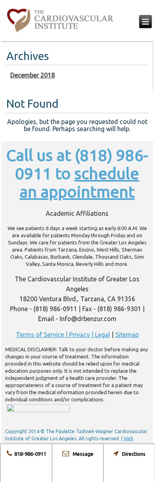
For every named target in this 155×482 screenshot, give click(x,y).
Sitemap (127, 334)
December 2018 (32, 75)
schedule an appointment (79, 183)
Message (81, 454)
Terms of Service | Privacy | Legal (63, 334)
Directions (131, 454)
